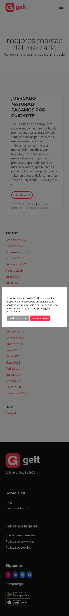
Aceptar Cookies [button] (40, 318)
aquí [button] (45, 308)
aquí (27, 308)
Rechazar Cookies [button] (18, 318)
